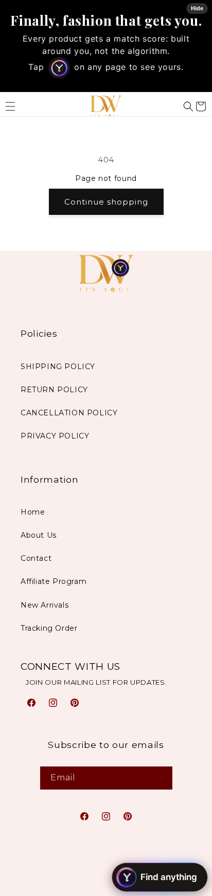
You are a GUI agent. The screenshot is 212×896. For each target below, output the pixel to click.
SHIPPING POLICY (58, 366)
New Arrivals (44, 605)
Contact (36, 558)
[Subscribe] (161, 778)
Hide (197, 8)
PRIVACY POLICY (55, 436)
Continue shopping (106, 202)
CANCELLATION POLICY (69, 412)
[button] (188, 106)
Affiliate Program (53, 581)
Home (33, 512)
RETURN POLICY (54, 389)
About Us (39, 535)
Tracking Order (49, 628)
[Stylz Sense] (120, 268)
